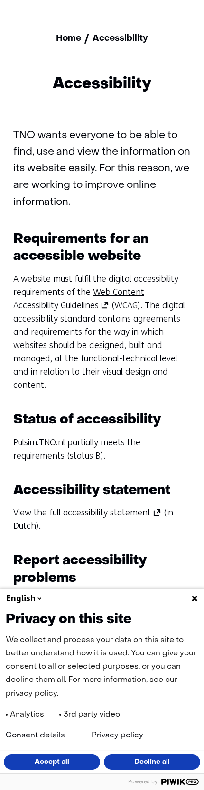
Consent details (35, 735)
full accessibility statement (105, 512)
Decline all (152, 762)
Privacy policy (117, 735)
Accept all (52, 762)
